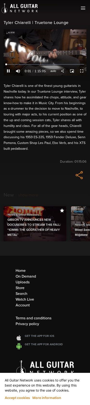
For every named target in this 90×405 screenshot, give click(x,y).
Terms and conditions (33, 318)
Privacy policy (27, 324)
